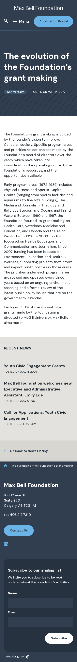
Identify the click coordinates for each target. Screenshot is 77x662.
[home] (5, 465)
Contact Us (19, 530)
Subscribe (59, 638)
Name (12, 593)
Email (12, 612)
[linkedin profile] (6, 545)
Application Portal (53, 21)
